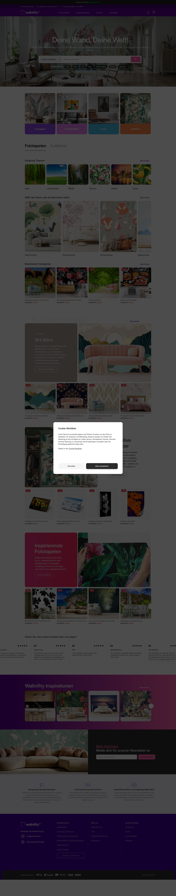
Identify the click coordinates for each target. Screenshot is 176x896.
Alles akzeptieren (101, 466)
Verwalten (71, 466)
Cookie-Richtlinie (75, 449)
